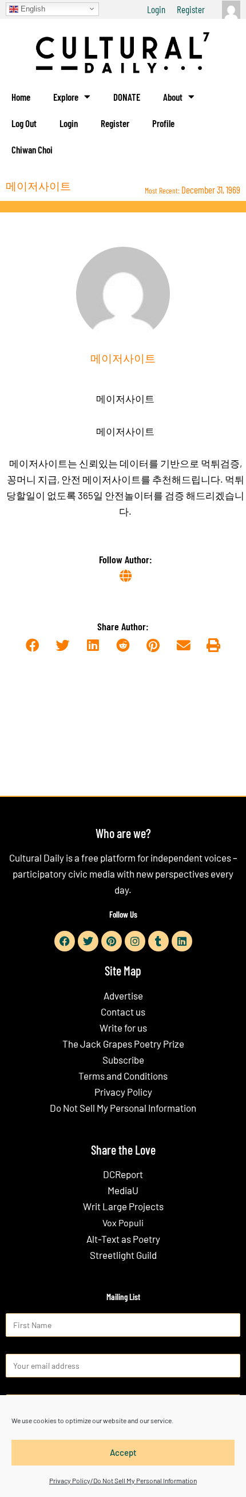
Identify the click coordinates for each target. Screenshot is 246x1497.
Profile (163, 123)
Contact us (123, 1011)
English (31, 8)
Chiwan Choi (32, 149)
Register (191, 9)
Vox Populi (123, 1222)
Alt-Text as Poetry (123, 1239)
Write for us (123, 1027)
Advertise (123, 995)
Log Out (24, 123)
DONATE (126, 96)
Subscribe (123, 1059)
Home (20, 96)
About (172, 96)
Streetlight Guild (123, 1255)
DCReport (123, 1174)
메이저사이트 (125, 398)
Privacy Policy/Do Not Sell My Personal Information (123, 1480)
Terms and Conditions (123, 1075)
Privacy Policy (123, 1091)
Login (156, 9)
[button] (32, 645)
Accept (123, 1452)
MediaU (123, 1190)
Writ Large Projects (123, 1206)
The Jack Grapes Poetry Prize (123, 1043)
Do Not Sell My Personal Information (123, 1107)
